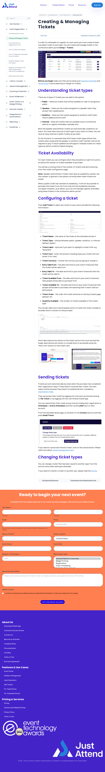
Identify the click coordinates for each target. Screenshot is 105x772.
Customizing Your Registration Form (83, 480)
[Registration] (78, 563)
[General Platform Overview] (78, 558)
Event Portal (8, 671)
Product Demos (59, 5)
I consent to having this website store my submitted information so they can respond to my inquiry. (41, 593)
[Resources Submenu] (88, 5)
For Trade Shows (10, 689)
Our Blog (7, 653)
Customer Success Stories (14, 630)
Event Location (59, 534)
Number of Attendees (11, 554)
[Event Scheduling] (78, 565)
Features (43, 5)
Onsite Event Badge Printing (14, 708)
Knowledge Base (52, 15)
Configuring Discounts (50, 480)
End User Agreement (12, 661)
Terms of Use (9, 657)
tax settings (43, 83)
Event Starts (7, 544)
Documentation (10, 648)
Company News (10, 644)
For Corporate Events (12, 693)
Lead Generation (10, 680)
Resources (82, 5)
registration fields (45, 392)
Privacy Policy (9, 712)
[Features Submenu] (48, 5)
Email (4, 520)
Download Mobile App (12, 626)
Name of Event (8, 534)
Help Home (42, 15)
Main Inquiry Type (61, 554)
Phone (56, 520)
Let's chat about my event (52, 602)
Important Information (11, 571)
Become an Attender (12, 639)
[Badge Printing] (78, 561)
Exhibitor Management (12, 676)
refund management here (63, 450)
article (94, 471)
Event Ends (58, 544)
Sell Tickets (8, 685)
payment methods (89, 81)
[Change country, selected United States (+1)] (56, 524)
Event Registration (65, 15)
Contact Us (8, 635)
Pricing (71, 5)
